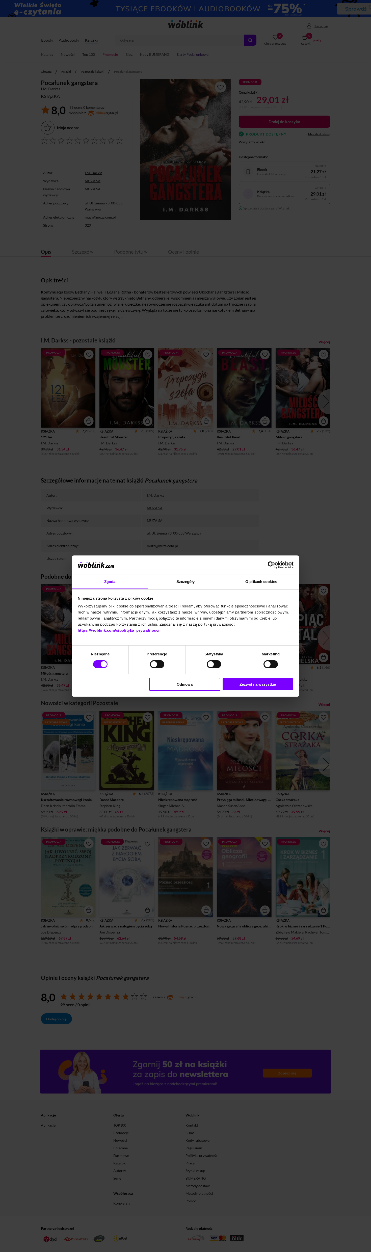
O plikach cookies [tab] (261, 581)
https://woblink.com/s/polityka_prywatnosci (119, 630)
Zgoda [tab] (110, 581)
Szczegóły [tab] (185, 581)
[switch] (157, 664)
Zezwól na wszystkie (258, 684)
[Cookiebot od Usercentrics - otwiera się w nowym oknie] (271, 565)
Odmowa (185, 684)
